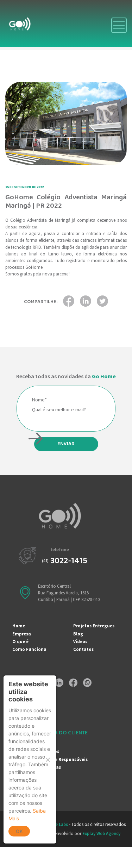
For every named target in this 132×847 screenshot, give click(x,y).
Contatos (83, 649)
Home (18, 625)
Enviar (66, 444)
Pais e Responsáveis (66, 759)
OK (19, 831)
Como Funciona (29, 649)
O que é (20, 641)
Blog (78, 633)
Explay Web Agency (101, 833)
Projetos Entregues (93, 625)
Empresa (21, 633)
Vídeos (80, 641)
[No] (47, 759)
